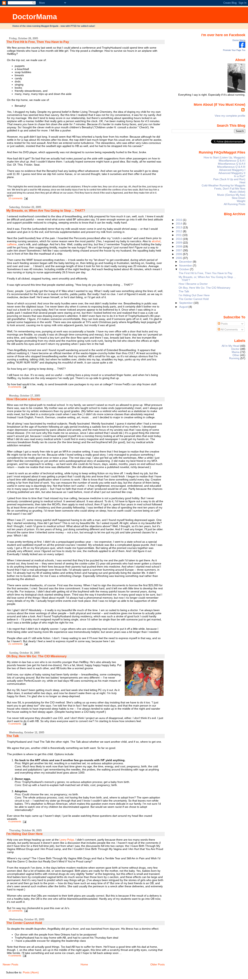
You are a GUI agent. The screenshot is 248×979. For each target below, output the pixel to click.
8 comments (14, 387)
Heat (242, 182)
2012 (179, 231)
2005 (179, 257)
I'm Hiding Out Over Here (24, 834)
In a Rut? (239, 176)
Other (235, 355)
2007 (179, 250)
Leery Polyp (66, 839)
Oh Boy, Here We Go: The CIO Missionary (36, 656)
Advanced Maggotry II (231, 173)
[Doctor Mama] (242, 46)
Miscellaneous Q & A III (231, 166)
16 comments (15, 911)
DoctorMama (34, 16)
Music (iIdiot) (237, 191)
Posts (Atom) (31, 972)
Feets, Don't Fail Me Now (229, 188)
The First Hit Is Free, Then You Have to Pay (37, 42)
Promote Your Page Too (234, 50)
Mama (235, 352)
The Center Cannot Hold (24, 923)
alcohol (156, 241)
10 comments (15, 198)
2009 (179, 242)
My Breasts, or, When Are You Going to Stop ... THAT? (45, 210)
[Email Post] (25, 198)
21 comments (15, 644)
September (186, 302)
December (186, 261)
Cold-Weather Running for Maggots (223, 185)
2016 (179, 219)
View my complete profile (230, 115)
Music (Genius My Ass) (231, 194)
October (184, 269)
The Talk (12, 736)
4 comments (14, 724)
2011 (179, 235)
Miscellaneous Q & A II (231, 163)
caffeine (12, 244)
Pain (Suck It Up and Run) (229, 179)
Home (84, 964)
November (186, 265)
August (184, 306)
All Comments (229, 329)
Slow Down (238, 197)
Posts (224, 323)
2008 (179, 246)
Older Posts (157, 964)
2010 (179, 238)
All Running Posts (234, 204)
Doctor (235, 348)
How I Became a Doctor (23, 399)
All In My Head (230, 345)
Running (234, 358)
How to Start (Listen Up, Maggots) (224, 157)
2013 (179, 227)
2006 (179, 254)
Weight (241, 201)
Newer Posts (10, 964)
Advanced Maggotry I (232, 169)
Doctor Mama (238, 40)
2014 (179, 223)
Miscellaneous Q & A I (232, 160)
